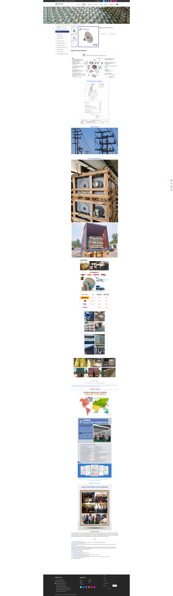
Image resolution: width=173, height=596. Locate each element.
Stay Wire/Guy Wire (60, 49)
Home (78, 4)
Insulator (58, 31)
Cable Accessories (60, 51)
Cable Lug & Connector (60, 45)
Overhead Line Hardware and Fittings (61, 27)
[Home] (59, 4)
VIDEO (101, 4)
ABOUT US (96, 4)
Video (81, 582)
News (89, 582)
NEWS (106, 4)
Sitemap (75, 594)
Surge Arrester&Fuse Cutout (61, 47)
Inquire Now (103, 33)
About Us (90, 581)
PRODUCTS (84, 4)
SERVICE (89, 4)
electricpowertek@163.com (62, 586)
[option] (86, 15)
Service (81, 581)
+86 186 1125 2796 (63, 583)
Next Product (112, 33)
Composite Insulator (60, 38)
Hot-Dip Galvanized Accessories (62, 29)
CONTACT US (111, 4)
